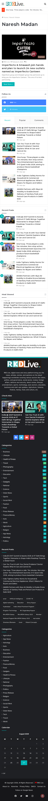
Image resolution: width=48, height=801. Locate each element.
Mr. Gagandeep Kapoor (27, 610)
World (5, 522)
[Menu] (3, 4)
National (6, 485)
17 (5, 758)
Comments (38, 120)
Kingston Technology (10, 610)
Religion (6, 530)
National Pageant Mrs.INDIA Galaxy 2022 (16, 618)
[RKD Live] (15, 4)
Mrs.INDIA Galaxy (8, 614)
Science (6, 489)
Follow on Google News (24, 790)
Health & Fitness (9, 459)
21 (30, 758)
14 (30, 753)
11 (11, 753)
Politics (6, 541)
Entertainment (8, 470)
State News (7, 493)
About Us (6, 786)
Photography (8, 467)
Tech (5, 478)
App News (7, 534)
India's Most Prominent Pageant (24, 606)
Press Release (8, 511)
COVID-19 (29, 599)
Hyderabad (6, 606)
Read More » (8, 84)
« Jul (3, 773)
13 (24, 753)
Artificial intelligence (16, 599)
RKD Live (7, 62)
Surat (20, 622)
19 (17, 758)
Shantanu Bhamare (9, 622)
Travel (5, 463)
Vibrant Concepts (31, 622)
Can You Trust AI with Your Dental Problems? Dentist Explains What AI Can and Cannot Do (30, 235)
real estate (36, 618)
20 (24, 758)
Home (5, 17)
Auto (5, 519)
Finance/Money (9, 515)
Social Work (7, 500)
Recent (7, 120)
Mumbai (38, 614)
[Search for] (45, 4)
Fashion (6, 504)
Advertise (14, 786)
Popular (22, 120)
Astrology (6, 537)
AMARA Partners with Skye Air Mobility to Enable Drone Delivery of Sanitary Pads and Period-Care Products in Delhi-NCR (30, 194)
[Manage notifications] (42, 796)
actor (4, 599)
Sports (5, 497)
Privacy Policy (24, 786)
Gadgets (6, 482)
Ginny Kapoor (31, 602)
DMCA (33, 786)
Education (7, 474)
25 (11, 763)
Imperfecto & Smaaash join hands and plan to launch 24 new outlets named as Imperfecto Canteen (23, 68)
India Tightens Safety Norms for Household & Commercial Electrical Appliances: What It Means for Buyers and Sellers (23, 581)
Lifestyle (6, 455)
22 (37, 758)
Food (5, 508)
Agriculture (7, 526)
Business (6, 452)
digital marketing (8, 602)
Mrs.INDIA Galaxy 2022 (25, 614)
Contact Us (41, 786)
